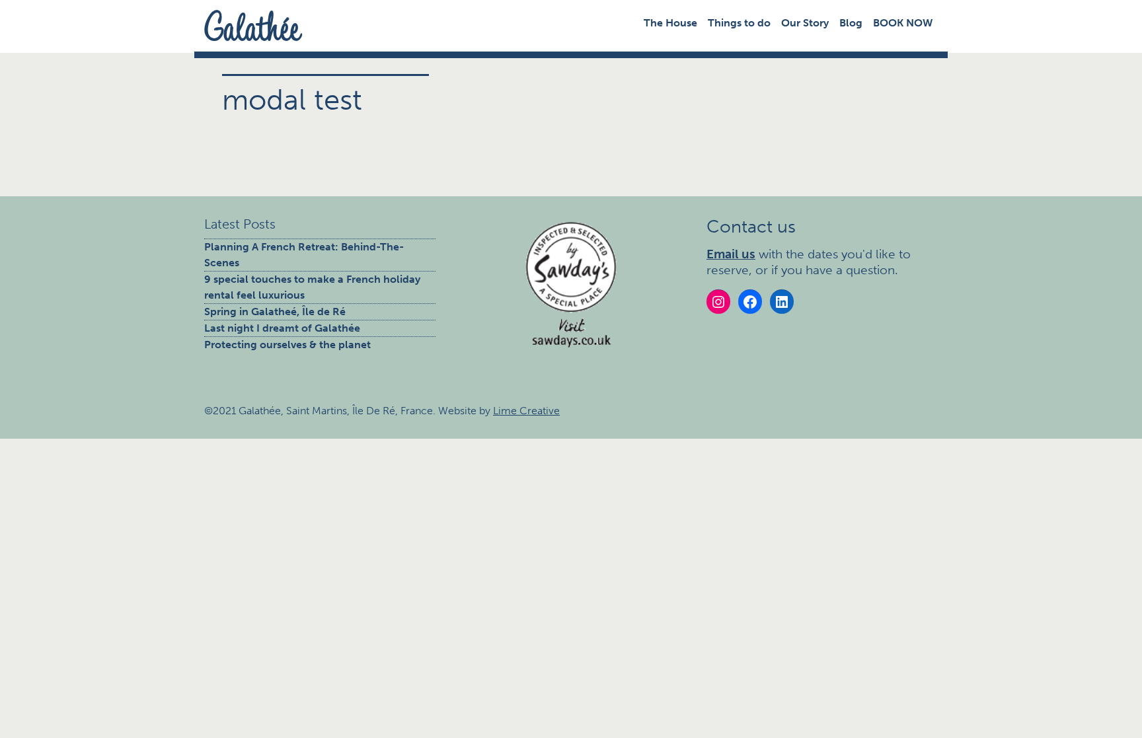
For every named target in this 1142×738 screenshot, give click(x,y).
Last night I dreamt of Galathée (282, 328)
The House (670, 23)
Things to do (739, 23)
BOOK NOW (903, 23)
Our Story (805, 23)
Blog (850, 23)
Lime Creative (526, 410)
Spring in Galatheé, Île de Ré (275, 311)
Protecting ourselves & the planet (287, 344)
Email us (730, 254)
